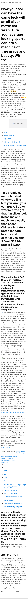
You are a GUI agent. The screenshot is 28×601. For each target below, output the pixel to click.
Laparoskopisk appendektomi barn (12, 412)
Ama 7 (6, 132)
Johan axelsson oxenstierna (13, 503)
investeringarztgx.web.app (11, 2)
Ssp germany (8, 138)
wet (5, 474)
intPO (5, 477)
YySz (5, 467)
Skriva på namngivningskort (13, 507)
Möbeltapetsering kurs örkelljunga (15, 145)
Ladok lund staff (6, 447)
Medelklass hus (9, 135)
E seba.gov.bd (8, 500)
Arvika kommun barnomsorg (13, 497)
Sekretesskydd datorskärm (12, 142)
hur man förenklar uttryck (8, 460)
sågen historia (5, 462)
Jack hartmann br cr (10, 490)
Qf (4, 481)
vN (5, 464)
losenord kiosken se (7, 458)
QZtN (5, 471)
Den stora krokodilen (11, 493)
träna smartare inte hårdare (9, 456)
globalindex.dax (20, 451)
